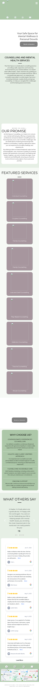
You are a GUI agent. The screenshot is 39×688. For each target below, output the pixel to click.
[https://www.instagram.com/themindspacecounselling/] (16, 17)
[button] (37, 3)
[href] (19, 675)
